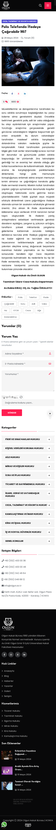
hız (5, 310)
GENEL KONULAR (14, 541)
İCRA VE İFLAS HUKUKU (17, 475)
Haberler (9, 681)
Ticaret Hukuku (12, 710)
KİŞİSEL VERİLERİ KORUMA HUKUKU (24, 448)
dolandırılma (10, 316)
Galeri (7, 691)
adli (33, 303)
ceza (28, 310)
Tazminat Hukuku (13, 715)
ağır (39, 310)
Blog (6, 676)
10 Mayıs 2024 (24, 759)
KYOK (16, 310)
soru (23, 303)
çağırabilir (9, 303)
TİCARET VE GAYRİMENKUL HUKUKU (25, 484)
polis (20, 297)
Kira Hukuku (10, 731)
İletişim (8, 696)
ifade (46, 297)
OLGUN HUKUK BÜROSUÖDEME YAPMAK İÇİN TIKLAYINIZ (23, 802)
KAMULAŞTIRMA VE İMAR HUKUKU (24, 514)
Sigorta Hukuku (12, 721)
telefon (33, 297)
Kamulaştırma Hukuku (15, 736)
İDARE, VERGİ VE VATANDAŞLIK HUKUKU (22, 495)
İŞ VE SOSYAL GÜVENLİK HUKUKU (23, 532)
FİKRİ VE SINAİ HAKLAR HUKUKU (22, 439)
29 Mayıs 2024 (11, 38)
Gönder (12, 412)
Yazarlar (8, 686)
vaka (44, 303)
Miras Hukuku (11, 726)
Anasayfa (9, 671)
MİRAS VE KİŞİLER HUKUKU (19, 466)
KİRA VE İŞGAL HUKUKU (18, 523)
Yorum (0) (29, 38)
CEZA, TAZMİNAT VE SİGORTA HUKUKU (19, 21)
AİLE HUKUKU (12, 457)
